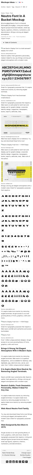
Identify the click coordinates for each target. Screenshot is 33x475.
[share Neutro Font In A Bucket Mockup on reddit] (13, 462)
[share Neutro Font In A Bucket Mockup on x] (7, 462)
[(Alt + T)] (16, 2)
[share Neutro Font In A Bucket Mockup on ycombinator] (26, 462)
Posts (7, 13)
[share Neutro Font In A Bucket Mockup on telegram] (23, 462)
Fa (22, 2)
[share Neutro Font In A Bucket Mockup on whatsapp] (20, 462)
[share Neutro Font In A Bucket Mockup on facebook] (17, 462)
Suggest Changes (5, 38)
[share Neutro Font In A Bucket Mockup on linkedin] (10, 462)
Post (11, 13)
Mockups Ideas (8, 2)
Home (3, 13)
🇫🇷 (20, 2)
